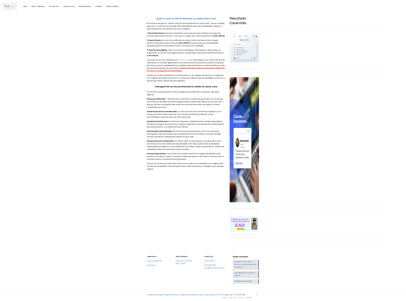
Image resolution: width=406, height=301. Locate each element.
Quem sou (232, 297)
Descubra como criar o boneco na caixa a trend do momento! (245, 264)
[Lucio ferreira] (10, 6)
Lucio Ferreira (183, 60)
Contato (248, 297)
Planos (241, 297)
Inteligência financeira (243, 281)
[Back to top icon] (256, 294)
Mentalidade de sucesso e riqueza (244, 274)
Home (224, 297)
